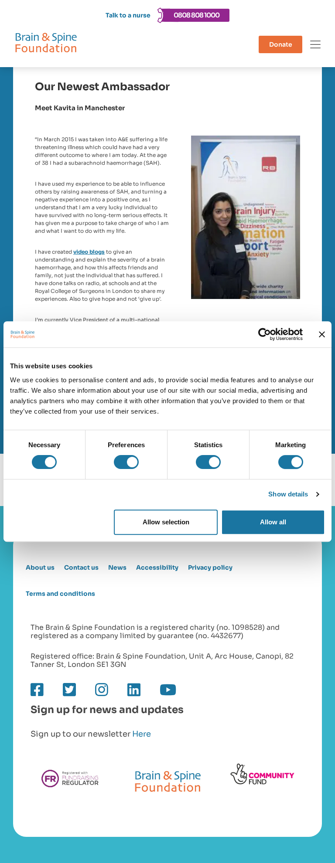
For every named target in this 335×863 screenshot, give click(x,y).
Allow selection (166, 522)
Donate (280, 44)
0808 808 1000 (196, 15)
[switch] (126, 462)
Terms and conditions (60, 594)
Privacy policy (210, 567)
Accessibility (157, 567)
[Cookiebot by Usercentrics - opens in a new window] (264, 334)
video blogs (89, 251)
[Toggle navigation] (315, 44)
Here (141, 734)
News (117, 567)
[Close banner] (322, 334)
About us (40, 567)
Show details (288, 494)
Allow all (273, 522)
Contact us (81, 567)
